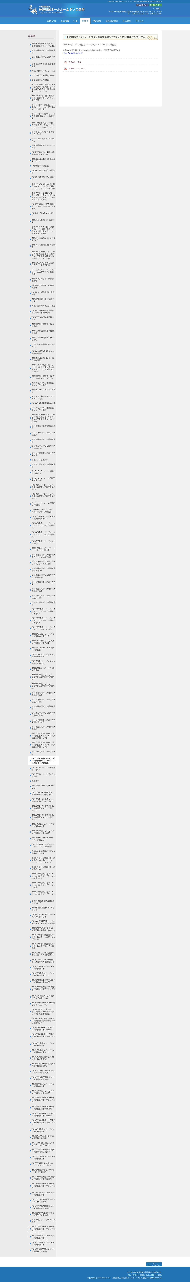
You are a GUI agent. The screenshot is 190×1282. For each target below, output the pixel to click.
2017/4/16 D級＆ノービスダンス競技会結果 (43, 1194)
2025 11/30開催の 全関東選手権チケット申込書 (43, 153)
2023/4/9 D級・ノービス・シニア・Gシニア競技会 (43, 549)
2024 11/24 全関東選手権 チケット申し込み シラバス (43, 377)
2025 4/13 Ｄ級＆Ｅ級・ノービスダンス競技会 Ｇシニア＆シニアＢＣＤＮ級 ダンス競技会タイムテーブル (43, 255)
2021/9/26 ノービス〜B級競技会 (43, 787)
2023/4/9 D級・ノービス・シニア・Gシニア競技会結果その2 (43, 525)
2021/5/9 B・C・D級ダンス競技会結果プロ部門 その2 (43, 793)
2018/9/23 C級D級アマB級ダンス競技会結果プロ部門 (43, 1108)
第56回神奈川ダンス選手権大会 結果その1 (43, 576)
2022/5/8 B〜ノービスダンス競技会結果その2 (43, 655)
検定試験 (97, 21)
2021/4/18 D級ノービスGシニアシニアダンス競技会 (43, 845)
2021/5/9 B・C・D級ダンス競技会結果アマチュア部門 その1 (43, 817)
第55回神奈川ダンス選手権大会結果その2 (43, 694)
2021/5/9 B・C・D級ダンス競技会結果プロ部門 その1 (43, 800)
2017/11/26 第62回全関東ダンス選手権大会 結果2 (43, 1151)
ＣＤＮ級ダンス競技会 (41, 80)
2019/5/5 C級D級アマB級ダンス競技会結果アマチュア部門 (43, 1036)
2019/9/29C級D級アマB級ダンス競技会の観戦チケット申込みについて (43, 1020)
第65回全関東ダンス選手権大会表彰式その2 (43, 714)
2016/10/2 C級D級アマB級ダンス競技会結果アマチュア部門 (43, 1229)
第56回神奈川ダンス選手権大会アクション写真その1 (43, 563)
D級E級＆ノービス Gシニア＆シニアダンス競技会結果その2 (43, 487)
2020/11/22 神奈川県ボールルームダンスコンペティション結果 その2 (43, 876)
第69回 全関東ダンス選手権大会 (43, 140)
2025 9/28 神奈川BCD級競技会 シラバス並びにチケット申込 (43, 206)
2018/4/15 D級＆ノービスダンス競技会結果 (43, 1130)
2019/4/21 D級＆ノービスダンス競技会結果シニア (43, 1051)
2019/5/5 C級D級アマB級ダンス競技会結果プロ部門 (43, 1028)
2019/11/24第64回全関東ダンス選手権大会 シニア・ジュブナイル (43, 937)
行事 (75, 21)
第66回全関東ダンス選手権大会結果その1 (43, 597)
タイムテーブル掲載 (40, 460)
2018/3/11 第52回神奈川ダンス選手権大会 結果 (43, 1137)
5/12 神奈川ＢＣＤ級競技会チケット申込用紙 (43, 409)
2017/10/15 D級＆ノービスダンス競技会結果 (43, 1157)
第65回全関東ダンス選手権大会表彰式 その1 (43, 721)
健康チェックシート (77, 68)
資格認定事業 (112, 21)
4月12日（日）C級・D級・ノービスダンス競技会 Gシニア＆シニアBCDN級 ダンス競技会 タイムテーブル (43, 87)
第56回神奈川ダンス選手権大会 (43, 583)
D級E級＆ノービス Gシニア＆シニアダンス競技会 (43, 511)
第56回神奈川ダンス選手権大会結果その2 (43, 569)
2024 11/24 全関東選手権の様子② (43, 332)
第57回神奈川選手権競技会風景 (43, 427)
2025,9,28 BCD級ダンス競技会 (43, 171)
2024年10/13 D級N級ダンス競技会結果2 (43, 352)
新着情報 (65, 21)
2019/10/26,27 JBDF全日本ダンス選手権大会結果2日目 (43, 954)
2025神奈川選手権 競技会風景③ (43, 280)
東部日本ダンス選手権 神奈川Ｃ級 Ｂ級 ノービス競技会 (43, 116)
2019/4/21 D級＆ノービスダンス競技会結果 (43, 1044)
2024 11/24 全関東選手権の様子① (43, 339)
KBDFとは (51, 21)
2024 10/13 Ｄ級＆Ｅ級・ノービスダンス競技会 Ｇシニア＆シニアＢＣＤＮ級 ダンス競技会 (43, 368)
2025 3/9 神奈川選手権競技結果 (43, 300)
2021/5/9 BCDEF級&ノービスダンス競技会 (43, 839)
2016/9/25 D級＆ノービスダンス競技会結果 (43, 1237)
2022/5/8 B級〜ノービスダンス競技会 (43, 669)
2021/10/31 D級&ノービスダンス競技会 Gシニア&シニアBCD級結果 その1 (43, 745)
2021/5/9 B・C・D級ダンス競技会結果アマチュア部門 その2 (43, 808)
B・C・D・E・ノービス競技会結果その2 (43, 472)
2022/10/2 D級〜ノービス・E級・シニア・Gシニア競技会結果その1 (43, 620)
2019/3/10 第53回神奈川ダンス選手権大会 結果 (43, 1058)
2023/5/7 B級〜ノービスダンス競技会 (43, 542)
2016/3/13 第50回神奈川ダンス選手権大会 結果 (43, 1250)
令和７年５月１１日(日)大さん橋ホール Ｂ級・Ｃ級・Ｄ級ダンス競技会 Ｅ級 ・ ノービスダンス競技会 (43, 230)
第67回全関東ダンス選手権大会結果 (43, 454)
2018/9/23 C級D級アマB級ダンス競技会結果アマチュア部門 (43, 1100)
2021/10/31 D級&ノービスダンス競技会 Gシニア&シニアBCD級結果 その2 (43, 736)
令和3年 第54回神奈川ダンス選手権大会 (43, 868)
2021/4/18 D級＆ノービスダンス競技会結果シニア (43, 832)
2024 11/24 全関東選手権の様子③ (43, 325)
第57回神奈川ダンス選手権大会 (43, 440)
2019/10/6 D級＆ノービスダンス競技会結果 (43, 967)
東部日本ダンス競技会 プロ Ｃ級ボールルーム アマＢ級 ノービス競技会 (44, 107)
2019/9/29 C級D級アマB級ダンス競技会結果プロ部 (43, 981)
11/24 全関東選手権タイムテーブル (43, 345)
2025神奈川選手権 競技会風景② (43, 286)
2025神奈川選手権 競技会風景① (43, 293)
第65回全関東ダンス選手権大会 (43, 753)
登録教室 (127, 21)
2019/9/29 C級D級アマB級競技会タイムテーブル (43, 1004)
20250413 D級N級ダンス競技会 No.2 (43, 239)
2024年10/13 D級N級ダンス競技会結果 (43, 359)
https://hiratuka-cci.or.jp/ (72, 53)
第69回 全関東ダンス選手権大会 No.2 (43, 133)
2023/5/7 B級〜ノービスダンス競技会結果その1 (43, 517)
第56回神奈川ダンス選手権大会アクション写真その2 (43, 556)
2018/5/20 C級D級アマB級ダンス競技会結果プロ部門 (43, 1114)
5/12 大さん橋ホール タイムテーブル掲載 (43, 397)
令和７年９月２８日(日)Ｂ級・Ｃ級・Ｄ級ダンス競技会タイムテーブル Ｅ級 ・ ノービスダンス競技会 (43, 196)
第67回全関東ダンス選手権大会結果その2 (43, 447)
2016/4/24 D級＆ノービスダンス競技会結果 (43, 1243)
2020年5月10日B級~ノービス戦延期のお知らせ (43, 915)
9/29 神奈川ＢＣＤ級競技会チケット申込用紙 (43, 384)
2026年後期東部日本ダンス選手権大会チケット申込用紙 (43, 45)
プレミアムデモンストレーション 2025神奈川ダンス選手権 (43, 272)
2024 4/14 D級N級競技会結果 (43, 403)
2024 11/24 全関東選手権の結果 (43, 318)
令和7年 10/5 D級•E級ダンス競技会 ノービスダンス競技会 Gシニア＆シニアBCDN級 (43, 186)
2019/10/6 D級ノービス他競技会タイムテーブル (43, 997)
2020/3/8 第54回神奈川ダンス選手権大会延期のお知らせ (43, 929)
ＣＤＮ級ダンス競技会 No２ (43, 75)
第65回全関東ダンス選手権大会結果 (43, 728)
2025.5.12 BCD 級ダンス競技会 (43, 391)
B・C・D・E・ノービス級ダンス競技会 (43, 504)
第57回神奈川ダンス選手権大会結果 (43, 434)
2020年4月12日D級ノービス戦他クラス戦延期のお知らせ (43, 922)
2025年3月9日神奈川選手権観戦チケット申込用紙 (43, 311)
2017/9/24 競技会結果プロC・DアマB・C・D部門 (42, 1164)
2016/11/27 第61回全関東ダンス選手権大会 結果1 (43, 1214)
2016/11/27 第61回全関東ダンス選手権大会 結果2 (43, 1207)
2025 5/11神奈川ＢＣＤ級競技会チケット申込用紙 (43, 264)
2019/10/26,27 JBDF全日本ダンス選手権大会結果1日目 (43, 961)
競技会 (85, 21)
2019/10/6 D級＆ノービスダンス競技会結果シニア (43, 974)
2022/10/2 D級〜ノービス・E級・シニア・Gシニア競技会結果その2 (43, 611)
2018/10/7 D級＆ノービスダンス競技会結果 (43, 1085)
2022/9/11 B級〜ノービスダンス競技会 (43, 649)
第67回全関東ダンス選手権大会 (43, 465)
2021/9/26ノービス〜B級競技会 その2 (43, 768)
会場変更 (35, 781)
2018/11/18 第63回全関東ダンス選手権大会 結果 (43, 1071)
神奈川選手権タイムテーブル (43, 71)
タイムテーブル (75, 62)
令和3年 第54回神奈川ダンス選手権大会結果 (43, 852)
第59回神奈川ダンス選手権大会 (43, 51)
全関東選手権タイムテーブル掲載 (43, 146)
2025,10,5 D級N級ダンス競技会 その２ (43, 160)
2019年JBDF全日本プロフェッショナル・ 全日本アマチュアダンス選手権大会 (43, 1011)
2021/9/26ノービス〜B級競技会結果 (43, 775)
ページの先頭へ (154, 1265)
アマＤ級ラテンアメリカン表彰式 (43, 1221)
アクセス (139, 21)
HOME (157, 9)
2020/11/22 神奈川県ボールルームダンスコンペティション (43, 894)
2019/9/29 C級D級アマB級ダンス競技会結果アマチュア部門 (43, 989)
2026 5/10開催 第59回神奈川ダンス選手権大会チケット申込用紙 (43, 98)
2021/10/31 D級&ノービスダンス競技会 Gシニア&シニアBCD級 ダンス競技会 (43, 760)
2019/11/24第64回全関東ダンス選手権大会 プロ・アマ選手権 (43, 946)
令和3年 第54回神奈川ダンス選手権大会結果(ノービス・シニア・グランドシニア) (43, 860)
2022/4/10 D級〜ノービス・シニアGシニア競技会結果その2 (43, 677)
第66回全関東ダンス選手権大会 (43, 603)
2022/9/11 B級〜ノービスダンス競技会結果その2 (43, 635)
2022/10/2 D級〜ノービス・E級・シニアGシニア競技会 (43, 628)
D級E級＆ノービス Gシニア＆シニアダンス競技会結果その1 (43, 496)
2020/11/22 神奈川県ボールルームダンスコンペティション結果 (43, 885)
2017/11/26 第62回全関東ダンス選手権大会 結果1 (43, 1144)
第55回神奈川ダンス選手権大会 (43, 707)
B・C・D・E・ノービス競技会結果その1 (43, 479)
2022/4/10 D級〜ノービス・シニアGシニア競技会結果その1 (43, 686)
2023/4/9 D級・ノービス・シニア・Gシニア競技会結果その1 (43, 534)
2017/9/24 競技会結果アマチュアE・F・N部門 (43, 1171)
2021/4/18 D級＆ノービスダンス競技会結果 (43, 825)
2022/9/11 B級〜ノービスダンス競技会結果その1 (43, 642)
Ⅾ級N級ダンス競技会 (40, 166)
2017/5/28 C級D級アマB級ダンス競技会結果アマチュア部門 (43, 1186)
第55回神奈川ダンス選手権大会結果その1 (43, 701)
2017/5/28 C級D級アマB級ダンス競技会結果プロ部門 (43, 1178)
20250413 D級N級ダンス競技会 (43, 246)
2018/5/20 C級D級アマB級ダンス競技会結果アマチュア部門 (43, 1122)
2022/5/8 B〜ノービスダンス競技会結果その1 (43, 662)
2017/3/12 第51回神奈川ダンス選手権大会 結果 (43, 1200)
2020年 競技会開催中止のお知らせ (43, 909)
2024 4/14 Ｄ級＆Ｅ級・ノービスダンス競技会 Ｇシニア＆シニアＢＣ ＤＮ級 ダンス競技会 (43, 418)
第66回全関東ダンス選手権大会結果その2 (43, 590)
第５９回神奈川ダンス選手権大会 (43, 65)
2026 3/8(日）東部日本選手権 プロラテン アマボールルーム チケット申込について (43, 125)
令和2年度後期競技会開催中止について (43, 902)
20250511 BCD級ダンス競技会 (43, 214)
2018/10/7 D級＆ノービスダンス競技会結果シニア (43, 1092)
